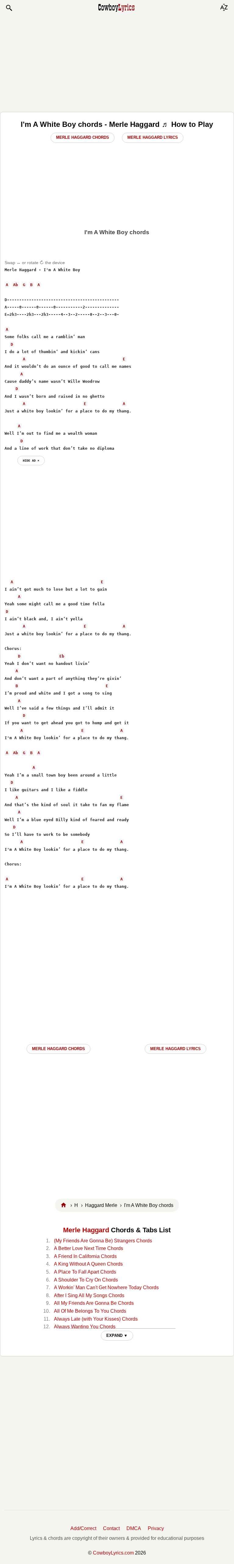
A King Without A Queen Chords (88, 1264)
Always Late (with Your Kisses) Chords (96, 1319)
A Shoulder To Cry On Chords (86, 1279)
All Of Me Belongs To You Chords (90, 1311)
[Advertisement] (117, 62)
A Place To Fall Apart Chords (85, 1271)
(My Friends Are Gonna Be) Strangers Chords (103, 1240)
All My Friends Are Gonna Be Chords (94, 1303)
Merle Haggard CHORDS (58, 1048)
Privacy (156, 1528)
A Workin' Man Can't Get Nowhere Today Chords (106, 1287)
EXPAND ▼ (117, 1335)
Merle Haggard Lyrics (152, 137)
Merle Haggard (86, 1230)
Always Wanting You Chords (84, 1326)
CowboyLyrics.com (113, 1552)
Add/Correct (83, 1528)
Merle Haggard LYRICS (175, 1048)
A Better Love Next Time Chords (88, 1248)
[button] (9, 7)
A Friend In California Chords (85, 1256)
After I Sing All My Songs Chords (89, 1295)
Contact (111, 1528)
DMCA (133, 1528)
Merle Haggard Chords (82, 137)
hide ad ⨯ (31, 460)
